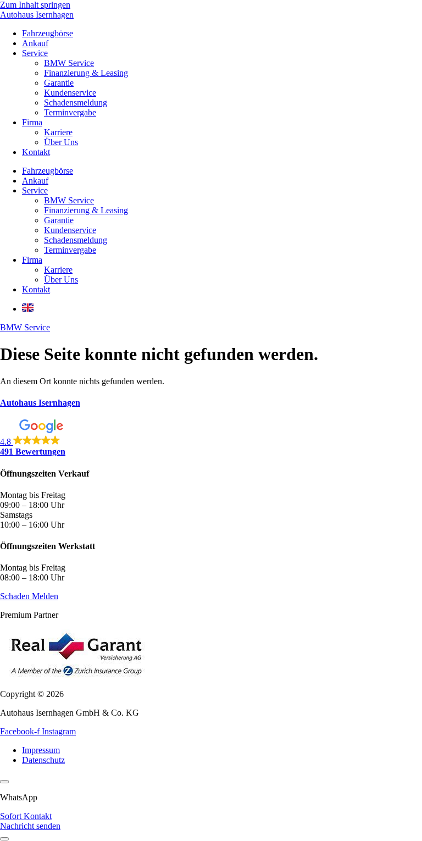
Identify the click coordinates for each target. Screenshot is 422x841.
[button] (211, 438)
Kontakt (36, 152)
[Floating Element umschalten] (4, 838)
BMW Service (69, 63)
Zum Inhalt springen (35, 4)
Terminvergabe (70, 112)
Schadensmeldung (75, 102)
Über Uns (61, 142)
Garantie (59, 82)
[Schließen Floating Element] (4, 781)
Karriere (58, 132)
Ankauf (35, 43)
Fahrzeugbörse (47, 33)
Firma (32, 122)
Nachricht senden (30, 826)
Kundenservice (70, 92)
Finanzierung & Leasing (86, 73)
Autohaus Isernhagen (37, 14)
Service (35, 53)
